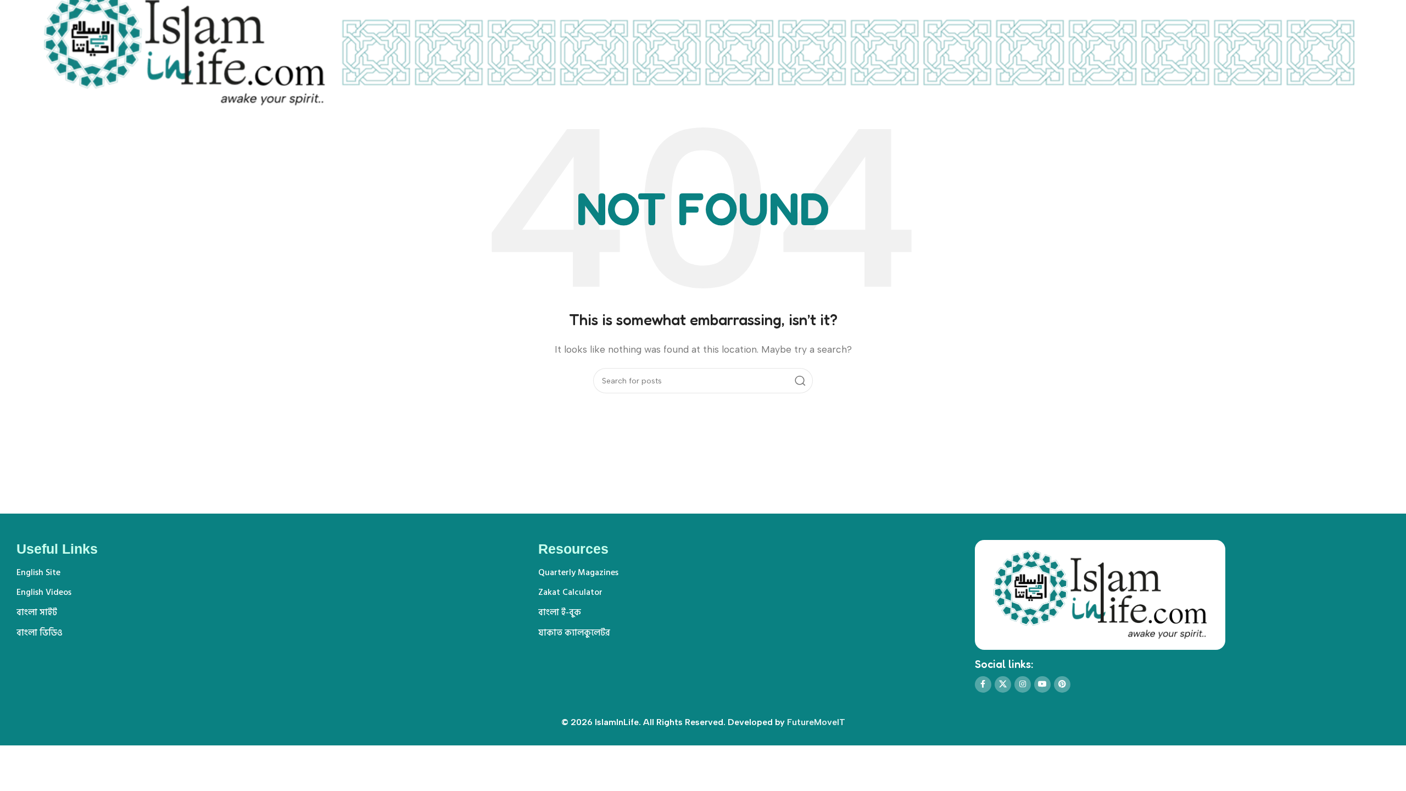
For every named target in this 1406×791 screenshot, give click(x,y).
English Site (38, 572)
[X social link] (1003, 684)
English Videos (43, 592)
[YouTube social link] (1042, 684)
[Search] (800, 380)
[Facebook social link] (983, 684)
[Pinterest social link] (1062, 684)
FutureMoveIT (816, 722)
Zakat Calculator (570, 592)
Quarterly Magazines (578, 572)
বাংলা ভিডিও (39, 633)
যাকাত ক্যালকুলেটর (574, 633)
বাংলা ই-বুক (559, 612)
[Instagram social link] (1022, 684)
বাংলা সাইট (36, 612)
